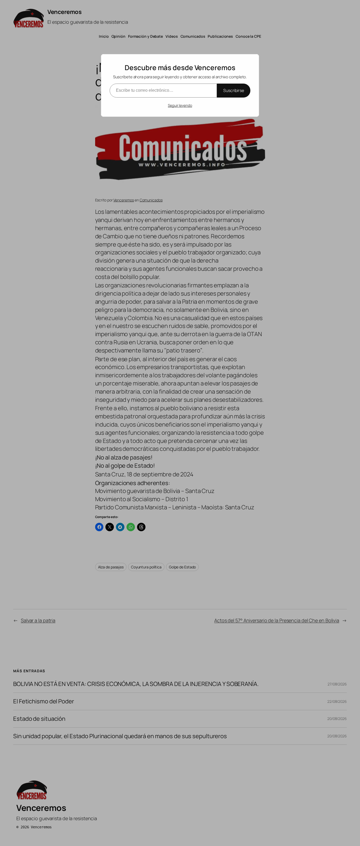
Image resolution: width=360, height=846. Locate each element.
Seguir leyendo (180, 105)
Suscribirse (233, 90)
